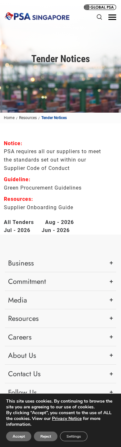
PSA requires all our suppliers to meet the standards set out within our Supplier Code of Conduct (52, 159)
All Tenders (19, 222)
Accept (19, 436)
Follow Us (22, 392)
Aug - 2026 (59, 222)
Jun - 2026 (56, 230)
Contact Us (24, 373)
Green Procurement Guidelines (43, 188)
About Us (22, 355)
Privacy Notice (67, 418)
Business (21, 263)
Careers (20, 337)
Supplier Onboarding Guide (38, 207)
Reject (45, 436)
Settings (73, 436)
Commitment (27, 281)
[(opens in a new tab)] (100, 7)
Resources (23, 318)
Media (17, 300)
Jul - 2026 (17, 230)
